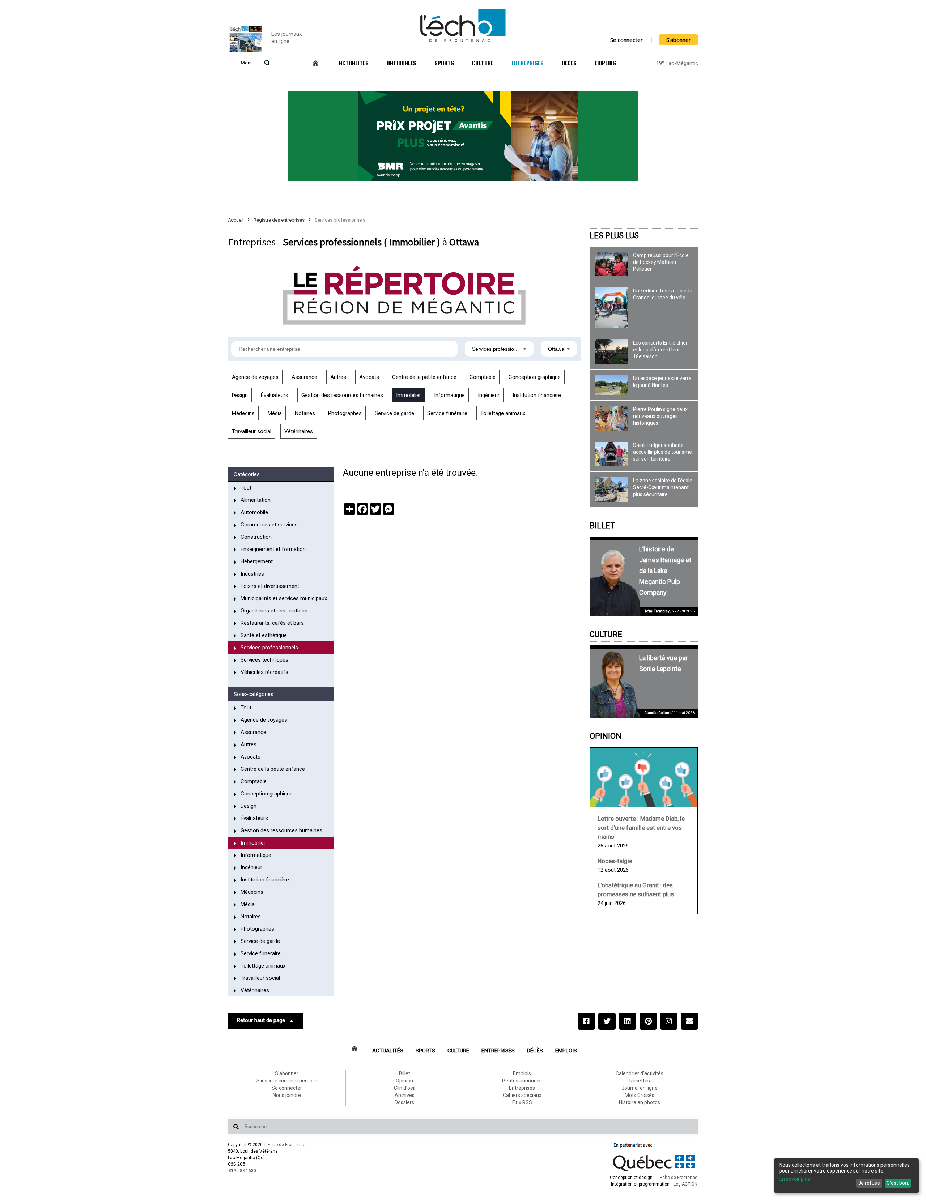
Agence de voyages (255, 377)
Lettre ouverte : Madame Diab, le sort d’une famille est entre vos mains (641, 827)
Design (240, 395)
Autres (338, 377)
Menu (247, 63)
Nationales (401, 63)
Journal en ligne (639, 1088)
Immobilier (408, 395)
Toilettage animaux (502, 413)
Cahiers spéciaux (522, 1095)
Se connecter (626, 39)
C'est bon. (898, 1183)
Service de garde (394, 413)
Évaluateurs (274, 395)
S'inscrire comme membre (286, 1081)
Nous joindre (287, 1095)
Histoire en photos (639, 1102)
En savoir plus (794, 1179)
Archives (405, 1095)
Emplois (605, 63)
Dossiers (404, 1102)
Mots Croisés (639, 1095)
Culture (482, 63)
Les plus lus (614, 235)
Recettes (639, 1081)
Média (275, 413)
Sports (444, 63)
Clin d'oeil (404, 1088)
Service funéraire (447, 413)
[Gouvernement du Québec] (654, 1171)
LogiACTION (685, 1184)
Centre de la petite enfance (424, 377)
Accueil (235, 220)
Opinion (605, 735)
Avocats (369, 377)
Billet (602, 525)
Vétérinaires (298, 431)
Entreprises (527, 63)
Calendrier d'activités (639, 1073)
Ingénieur (489, 395)
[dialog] (846, 1175)
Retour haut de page (261, 1020)
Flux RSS (522, 1102)
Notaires (305, 413)
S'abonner (678, 39)
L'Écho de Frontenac (284, 1144)
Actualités (354, 63)
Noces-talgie (615, 860)
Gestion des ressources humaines (342, 395)
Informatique (449, 395)
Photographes (345, 413)
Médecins (243, 413)
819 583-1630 (242, 1170)
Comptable (483, 377)
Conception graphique (535, 377)
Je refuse (869, 1183)
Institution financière (537, 395)
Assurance (304, 377)
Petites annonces (522, 1081)
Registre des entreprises (279, 220)
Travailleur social (251, 431)
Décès (569, 63)
